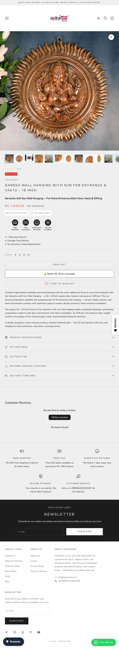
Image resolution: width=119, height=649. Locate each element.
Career (34, 561)
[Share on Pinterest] (24, 255)
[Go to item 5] (49, 158)
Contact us (10, 555)
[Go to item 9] (88, 158)
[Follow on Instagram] (14, 632)
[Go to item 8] (78, 158)
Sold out (59, 264)
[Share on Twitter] (20, 255)
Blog (7, 581)
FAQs (7, 576)
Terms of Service (38, 571)
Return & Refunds (13, 561)
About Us (35, 555)
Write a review (59, 417)
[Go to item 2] (19, 158)
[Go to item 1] (9, 158)
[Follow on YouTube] (38, 632)
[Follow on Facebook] (6, 632)
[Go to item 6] (59, 158)
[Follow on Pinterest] (30, 632)
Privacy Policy (37, 566)
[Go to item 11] (108, 158)
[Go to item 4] (39, 158)
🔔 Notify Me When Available (59, 273)
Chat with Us (106, 642)
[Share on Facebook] (15, 255)
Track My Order (12, 566)
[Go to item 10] (98, 158)
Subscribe (84, 531)
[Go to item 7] (68, 158)
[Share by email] (28, 255)
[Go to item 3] (29, 157)
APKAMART (11, 180)
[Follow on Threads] (22, 632)
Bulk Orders (11, 571)
